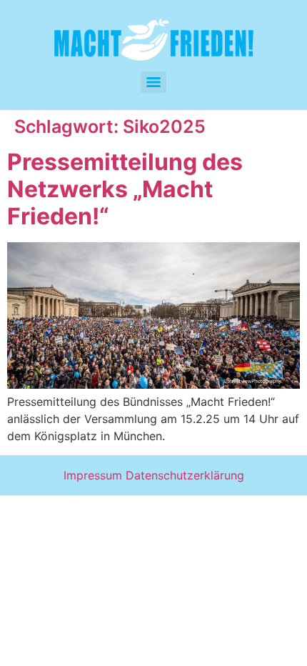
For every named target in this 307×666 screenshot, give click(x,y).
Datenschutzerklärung (185, 475)
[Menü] (153, 82)
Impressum (93, 475)
